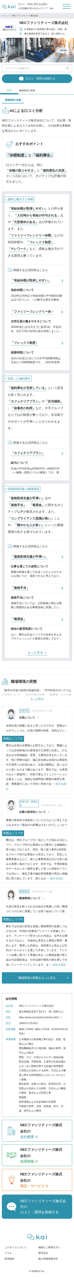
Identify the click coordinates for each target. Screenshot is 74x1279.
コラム (8, 1253)
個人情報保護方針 (48, 1258)
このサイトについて (16, 1247)
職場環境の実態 (27, 90)
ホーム (4, 16)
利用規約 (9, 1258)
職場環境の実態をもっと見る (37, 977)
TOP (9, 90)
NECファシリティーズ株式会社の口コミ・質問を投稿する (43, 1206)
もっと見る (35, 652)
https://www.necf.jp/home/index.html (39, 1017)
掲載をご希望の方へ (49, 1247)
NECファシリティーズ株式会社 (43, 23)
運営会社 (43, 1253)
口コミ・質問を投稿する (40, 78)
